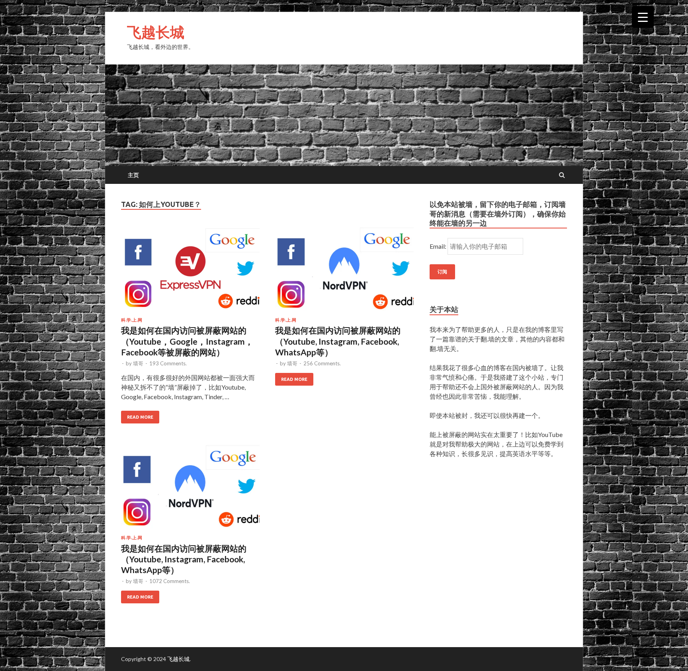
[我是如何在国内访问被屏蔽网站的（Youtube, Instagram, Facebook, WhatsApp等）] (344, 272)
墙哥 (138, 363)
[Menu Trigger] (643, 17)
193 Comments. (168, 363)
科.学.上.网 (131, 320)
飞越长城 (155, 32)
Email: (439, 246)
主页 (133, 175)
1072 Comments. (169, 581)
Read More (140, 417)
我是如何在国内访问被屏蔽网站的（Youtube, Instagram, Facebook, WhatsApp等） (338, 341)
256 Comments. (322, 363)
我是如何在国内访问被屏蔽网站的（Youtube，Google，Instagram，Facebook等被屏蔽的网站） (187, 341)
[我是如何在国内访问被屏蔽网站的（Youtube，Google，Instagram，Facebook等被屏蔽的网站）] (190, 272)
